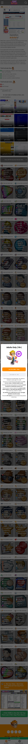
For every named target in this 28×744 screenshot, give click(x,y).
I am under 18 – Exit (14, 374)
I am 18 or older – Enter (14, 369)
